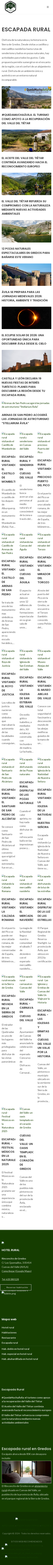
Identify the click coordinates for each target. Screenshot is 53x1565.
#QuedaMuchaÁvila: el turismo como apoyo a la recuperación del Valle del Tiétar (26, 119)
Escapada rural (10, 1342)
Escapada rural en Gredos (26, 1448)
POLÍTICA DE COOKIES (28, 1525)
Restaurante (9, 1337)
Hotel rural (8, 1327)
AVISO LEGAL (8, 1525)
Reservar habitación (17, 1287)
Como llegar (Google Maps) (17, 1271)
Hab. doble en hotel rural (15, 1348)
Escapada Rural (13, 1389)
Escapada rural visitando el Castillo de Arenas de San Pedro (9, 577)
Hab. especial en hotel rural (17, 1353)
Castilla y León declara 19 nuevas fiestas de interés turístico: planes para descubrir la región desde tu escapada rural (23, 386)
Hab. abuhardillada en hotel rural (20, 1358)
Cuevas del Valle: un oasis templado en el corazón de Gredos (27, 1152)
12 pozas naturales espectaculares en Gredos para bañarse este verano (26, 253)
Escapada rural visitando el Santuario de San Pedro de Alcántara (10, 804)
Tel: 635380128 (10, 1279)
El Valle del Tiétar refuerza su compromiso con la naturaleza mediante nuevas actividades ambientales (26, 207)
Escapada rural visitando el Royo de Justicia (9, 684)
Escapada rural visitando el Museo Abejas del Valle (45, 688)
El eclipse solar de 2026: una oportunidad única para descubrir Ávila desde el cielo (24, 339)
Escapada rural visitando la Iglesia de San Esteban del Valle (27, 692)
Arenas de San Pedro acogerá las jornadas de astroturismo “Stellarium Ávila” (25, 419)
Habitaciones (9, 1332)
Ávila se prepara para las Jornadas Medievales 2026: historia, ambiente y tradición (25, 296)
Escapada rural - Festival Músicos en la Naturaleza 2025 (10, 1151)
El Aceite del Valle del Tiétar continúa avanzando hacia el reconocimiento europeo (24, 162)
